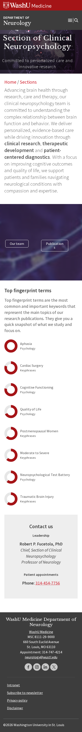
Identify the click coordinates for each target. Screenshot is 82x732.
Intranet (13, 685)
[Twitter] (54, 667)
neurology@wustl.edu (41, 657)
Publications (54, 245)
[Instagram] (37, 667)
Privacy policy (17, 700)
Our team (17, 243)
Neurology (17, 23)
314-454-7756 (47, 583)
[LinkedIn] (45, 667)
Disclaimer (15, 708)
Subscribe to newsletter (25, 692)
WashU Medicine (41, 632)
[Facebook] (28, 667)
